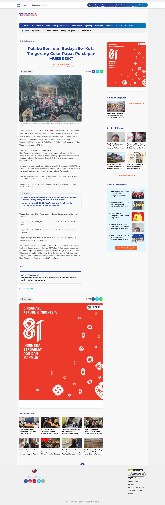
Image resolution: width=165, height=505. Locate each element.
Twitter (40, 484)
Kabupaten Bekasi (61, 26)
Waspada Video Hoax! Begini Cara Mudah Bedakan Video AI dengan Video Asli (135, 167)
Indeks (25, 26)
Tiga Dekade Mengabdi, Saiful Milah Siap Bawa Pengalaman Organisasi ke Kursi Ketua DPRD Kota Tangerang (120, 215)
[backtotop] (82, 465)
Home (24, 5)
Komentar (27, 71)
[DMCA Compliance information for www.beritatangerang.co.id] (137, 474)
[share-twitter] (97, 71)
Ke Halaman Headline (126, 175)
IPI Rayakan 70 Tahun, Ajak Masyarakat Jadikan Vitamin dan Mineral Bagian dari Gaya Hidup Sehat (120, 237)
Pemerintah (38, 31)
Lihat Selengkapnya (125, 248)
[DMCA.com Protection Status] (135, 470)
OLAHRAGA (121, 26)
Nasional (109, 26)
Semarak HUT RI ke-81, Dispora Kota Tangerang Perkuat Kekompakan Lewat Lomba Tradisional (119, 5)
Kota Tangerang (27, 288)
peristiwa (87, 31)
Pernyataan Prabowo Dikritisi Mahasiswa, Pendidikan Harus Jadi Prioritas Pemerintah (49, 278)
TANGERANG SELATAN (70, 31)
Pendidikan (53, 31)
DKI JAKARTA (37, 26)
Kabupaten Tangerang (82, 26)
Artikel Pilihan (115, 128)
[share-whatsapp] (101, 71)
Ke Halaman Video (136, 104)
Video (26, 31)
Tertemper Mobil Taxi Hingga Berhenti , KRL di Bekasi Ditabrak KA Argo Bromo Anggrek (136, 146)
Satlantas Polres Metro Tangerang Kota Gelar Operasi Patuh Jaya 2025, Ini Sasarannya (116, 115)
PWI (131, 26)
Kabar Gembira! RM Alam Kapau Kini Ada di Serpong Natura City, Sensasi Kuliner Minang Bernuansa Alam (115, 167)
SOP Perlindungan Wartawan (137, 490)
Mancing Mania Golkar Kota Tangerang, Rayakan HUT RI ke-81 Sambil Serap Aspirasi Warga (120, 204)
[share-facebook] (93, 71)
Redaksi (131, 484)
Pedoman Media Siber (136, 487)
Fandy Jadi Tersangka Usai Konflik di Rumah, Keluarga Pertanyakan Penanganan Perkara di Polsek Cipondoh (115, 146)
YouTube (44, 484)
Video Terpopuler (116, 97)
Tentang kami (133, 481)
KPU (48, 26)
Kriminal (99, 26)
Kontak (131, 493)
